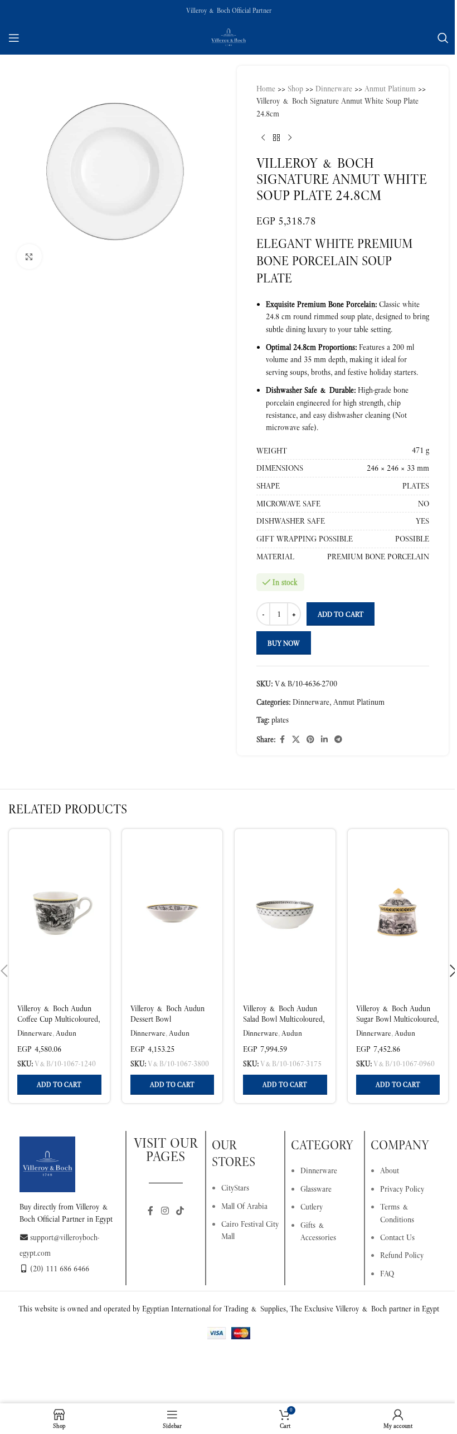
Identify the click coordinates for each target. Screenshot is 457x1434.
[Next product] (289, 137)
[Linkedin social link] (324, 739)
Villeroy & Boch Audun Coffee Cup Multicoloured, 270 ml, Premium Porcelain (58, 1024)
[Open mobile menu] (14, 38)
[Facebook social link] (282, 739)
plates (280, 720)
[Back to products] (276, 137)
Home (265, 89)
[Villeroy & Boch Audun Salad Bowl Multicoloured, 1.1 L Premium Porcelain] (285, 912)
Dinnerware (333, 89)
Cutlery (311, 1207)
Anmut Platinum (390, 89)
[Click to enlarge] (29, 256)
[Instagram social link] (164, 1211)
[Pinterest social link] (310, 739)
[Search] (443, 38)
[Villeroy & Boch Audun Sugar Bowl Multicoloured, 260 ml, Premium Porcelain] (398, 912)
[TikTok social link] (179, 1211)
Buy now (284, 643)
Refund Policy (402, 1255)
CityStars (235, 1188)
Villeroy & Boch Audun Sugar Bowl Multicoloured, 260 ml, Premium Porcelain (397, 1024)
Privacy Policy (402, 1189)
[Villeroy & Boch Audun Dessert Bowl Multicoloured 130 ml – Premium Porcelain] (172, 912)
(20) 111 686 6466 (59, 1269)
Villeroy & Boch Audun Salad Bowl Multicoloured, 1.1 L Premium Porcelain (283, 1019)
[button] (59, 1085)
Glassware (316, 1189)
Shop (295, 89)
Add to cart (340, 614)
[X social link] (296, 739)
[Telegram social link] (338, 739)
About (389, 1170)
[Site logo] (228, 37)
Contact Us (397, 1237)
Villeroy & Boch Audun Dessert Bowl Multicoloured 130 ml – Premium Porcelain (167, 1024)
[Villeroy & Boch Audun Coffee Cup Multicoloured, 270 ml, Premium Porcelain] (59, 912)
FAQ (387, 1274)
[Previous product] (263, 137)
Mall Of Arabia (244, 1206)
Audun (66, 1033)
